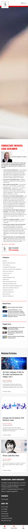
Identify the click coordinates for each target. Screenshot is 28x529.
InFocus (6, 244)
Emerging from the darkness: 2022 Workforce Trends (13, 418)
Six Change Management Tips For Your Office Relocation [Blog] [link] (16, 328)
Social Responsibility (6, 518)
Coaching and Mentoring (8, 267)
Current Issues (6, 273)
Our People (4, 509)
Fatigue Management (8, 277)
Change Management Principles (10, 487)
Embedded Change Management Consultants (13, 483)
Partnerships (4, 513)
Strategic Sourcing (7, 289)
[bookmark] (5, 4)
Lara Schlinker (11, 244)
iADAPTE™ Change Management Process (12, 489)
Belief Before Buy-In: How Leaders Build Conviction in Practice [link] (16, 315)
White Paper (5, 294)
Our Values (4, 511)
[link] (5, 307)
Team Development (7, 292)
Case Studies (6, 265)
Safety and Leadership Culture (10, 287)
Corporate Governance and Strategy (11, 269)
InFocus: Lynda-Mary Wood (11, 455)
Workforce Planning (7, 296)
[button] (23, 527)
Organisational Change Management (11, 285)
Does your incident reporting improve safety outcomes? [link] (16, 337)
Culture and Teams (7, 271)
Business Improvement (8, 263)
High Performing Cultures (8, 281)
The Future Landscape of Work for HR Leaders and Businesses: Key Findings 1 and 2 (13, 374)
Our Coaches (4, 507)
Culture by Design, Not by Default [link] (15, 307)
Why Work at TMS (6, 520)
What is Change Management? (9, 491)
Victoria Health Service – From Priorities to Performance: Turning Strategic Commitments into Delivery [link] (16, 311)
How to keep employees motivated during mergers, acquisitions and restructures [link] (15, 332)
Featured (5, 279)
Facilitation (5, 275)
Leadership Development (8, 283)
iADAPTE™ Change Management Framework (13, 485)
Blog (4, 261)
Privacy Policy (4, 516)
